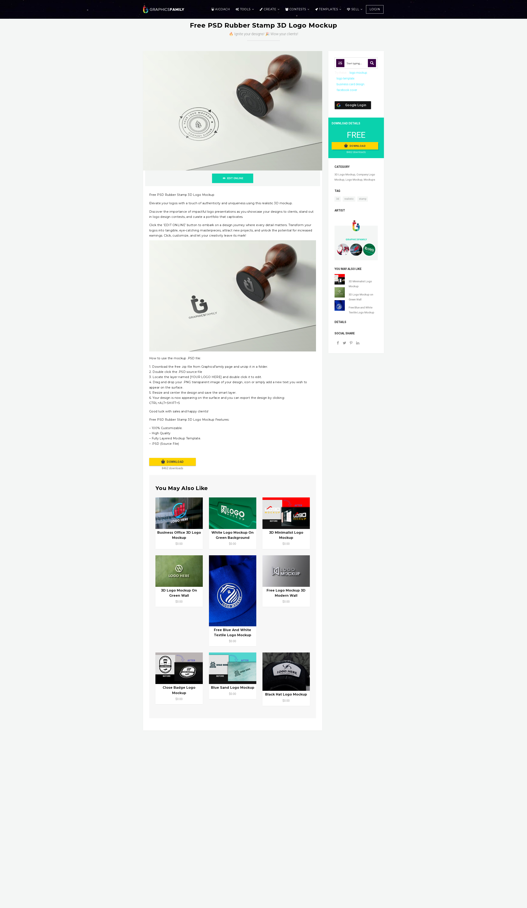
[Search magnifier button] (372, 63)
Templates (328, 9)
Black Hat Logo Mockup (286, 694)
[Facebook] (338, 343)
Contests (297, 9)
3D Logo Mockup (345, 174)
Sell (355, 9)
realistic (349, 198)
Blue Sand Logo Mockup (232, 688)
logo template (345, 78)
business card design (350, 84)
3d (337, 198)
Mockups (369, 179)
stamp (362, 198)
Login (375, 9)
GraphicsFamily (356, 239)
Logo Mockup (354, 179)
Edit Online (235, 178)
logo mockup (358, 72)
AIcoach (222, 9)
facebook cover (347, 90)
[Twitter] (344, 343)
